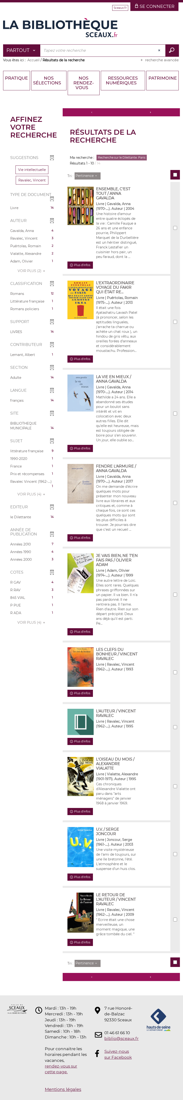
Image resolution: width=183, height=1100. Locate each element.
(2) (30, 271)
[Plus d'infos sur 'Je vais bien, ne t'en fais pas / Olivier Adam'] (80, 573)
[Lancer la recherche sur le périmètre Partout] (172, 51)
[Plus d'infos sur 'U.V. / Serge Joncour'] (80, 847)
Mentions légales (63, 1089)
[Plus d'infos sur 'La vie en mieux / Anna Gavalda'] (80, 393)
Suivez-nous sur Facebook (118, 1054)
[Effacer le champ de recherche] (159, 51)
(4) (29, 494)
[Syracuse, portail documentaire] (60, 27)
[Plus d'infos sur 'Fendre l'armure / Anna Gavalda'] (80, 483)
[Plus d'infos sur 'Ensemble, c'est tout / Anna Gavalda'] (80, 206)
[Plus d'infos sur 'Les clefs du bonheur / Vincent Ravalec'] (80, 667)
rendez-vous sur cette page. (61, 1069)
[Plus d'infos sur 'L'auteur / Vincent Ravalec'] (80, 722)
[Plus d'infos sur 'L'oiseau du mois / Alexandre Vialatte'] (80, 776)
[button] (31, 169)
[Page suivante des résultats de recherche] (150, 112)
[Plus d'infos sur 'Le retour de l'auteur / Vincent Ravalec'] (80, 913)
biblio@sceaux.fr (118, 1038)
